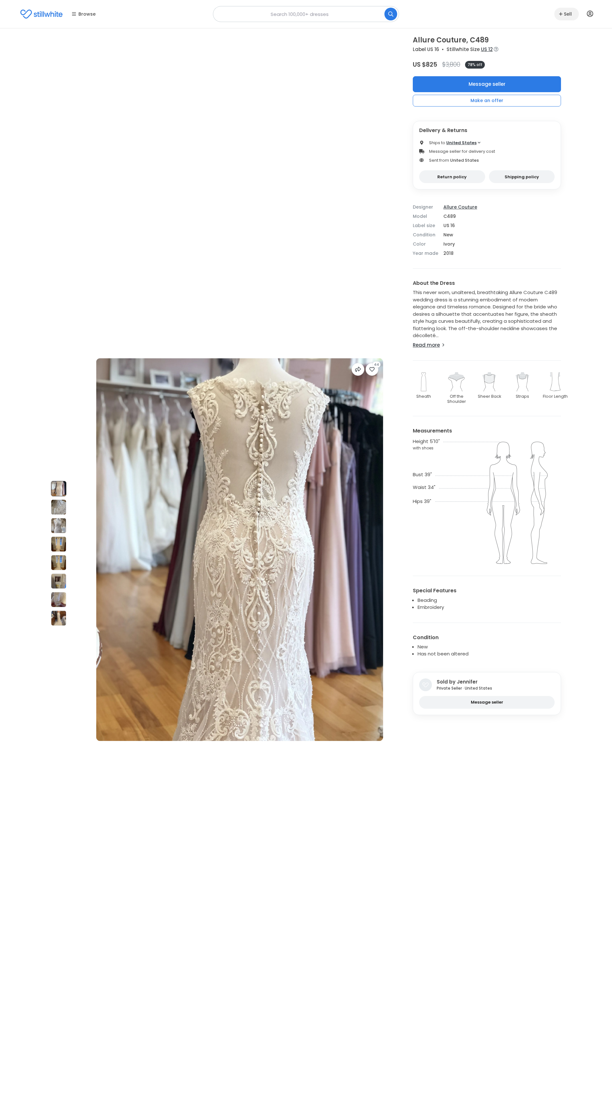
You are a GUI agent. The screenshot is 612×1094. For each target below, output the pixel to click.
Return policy (452, 177)
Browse (87, 14)
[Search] (390, 14)
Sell (568, 14)
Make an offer (486, 100)
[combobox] (306, 14)
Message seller (487, 84)
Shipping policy (522, 177)
